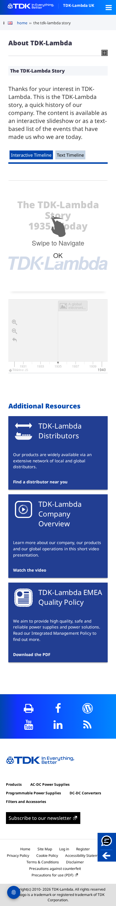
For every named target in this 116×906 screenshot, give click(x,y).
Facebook (58, 708)
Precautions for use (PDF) (52, 875)
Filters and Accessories (26, 801)
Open (109, 7)
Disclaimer (75, 862)
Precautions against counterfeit (55, 868)
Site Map (44, 849)
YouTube (28, 724)
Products (14, 784)
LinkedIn (58, 724)
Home (25, 849)
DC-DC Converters (85, 793)
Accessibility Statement (84, 855)
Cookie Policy (47, 855)
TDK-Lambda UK (78, 5)
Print (28, 708)
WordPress (87, 708)
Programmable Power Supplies (33, 793)
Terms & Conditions (42, 862)
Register (83, 849)
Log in (64, 849)
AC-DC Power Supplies (50, 784)
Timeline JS (20, 370)
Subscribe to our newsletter (40, 818)
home (22, 22)
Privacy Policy (18, 855)
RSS (87, 724)
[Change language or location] (12, 23)
